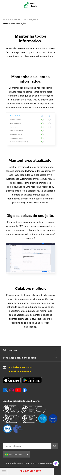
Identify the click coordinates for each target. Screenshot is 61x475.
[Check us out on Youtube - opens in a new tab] (18, 390)
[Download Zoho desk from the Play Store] (32, 380)
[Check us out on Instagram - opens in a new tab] (11, 390)
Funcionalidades (11, 20)
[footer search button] (54, 446)
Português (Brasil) (15, 454)
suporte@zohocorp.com (19, 367)
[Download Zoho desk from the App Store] (12, 380)
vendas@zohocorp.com (19, 371)
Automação (30, 20)
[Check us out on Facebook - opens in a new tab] (25, 390)
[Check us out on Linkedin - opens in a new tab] (5, 390)
